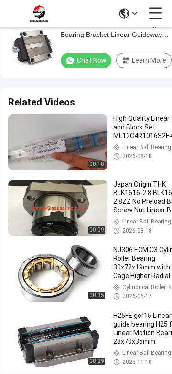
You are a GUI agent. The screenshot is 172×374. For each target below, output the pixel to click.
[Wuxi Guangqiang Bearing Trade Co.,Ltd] (39, 13)
